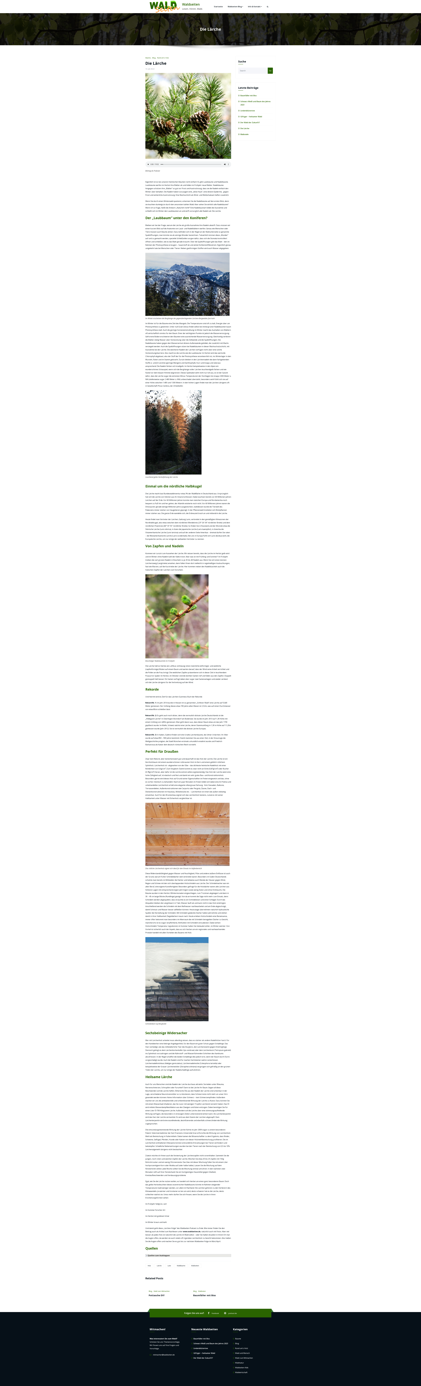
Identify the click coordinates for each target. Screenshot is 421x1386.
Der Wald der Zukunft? (250, 122)
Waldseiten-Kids (241, 1367)
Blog (154, 58)
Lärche (159, 1266)
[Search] (268, 8)
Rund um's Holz (163, 58)
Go (270, 70)
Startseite (218, 6)
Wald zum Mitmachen (162, 1291)
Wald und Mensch (242, 1353)
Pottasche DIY (157, 1295)
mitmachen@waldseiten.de (164, 1355)
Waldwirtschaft (241, 1372)
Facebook (215, 1313)
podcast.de (232, 1313)
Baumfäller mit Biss (204, 1295)
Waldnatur (202, 1291)
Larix (169, 1266)
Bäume (148, 58)
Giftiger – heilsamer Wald (251, 116)
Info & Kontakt (254, 6)
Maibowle (244, 134)
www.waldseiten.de (192, 1231)
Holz (149, 1266)
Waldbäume (181, 1266)
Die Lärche (155, 63)
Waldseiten (191, 4)
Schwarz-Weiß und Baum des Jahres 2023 (211, 1343)
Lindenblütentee (247, 110)
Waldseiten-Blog (235, 6)
